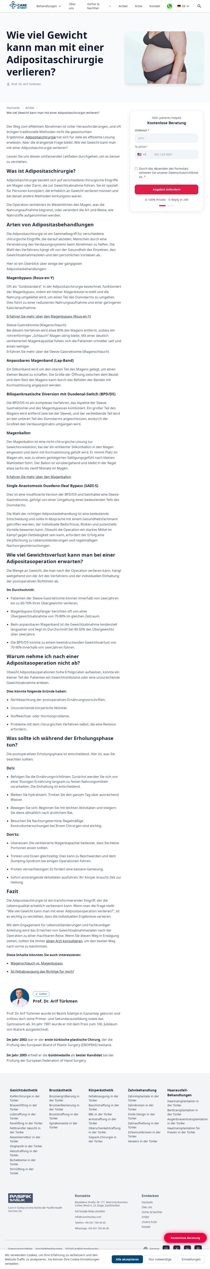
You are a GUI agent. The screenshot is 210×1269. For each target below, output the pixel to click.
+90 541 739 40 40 (95, 1222)
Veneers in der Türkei (142, 1141)
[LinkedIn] (187, 1249)
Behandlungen (47, 6)
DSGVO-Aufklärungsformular (81, 1249)
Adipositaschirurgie (40, 137)
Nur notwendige (160, 1259)
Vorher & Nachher (93, 6)
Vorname (142, 130)
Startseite (13, 108)
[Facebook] (176, 1249)
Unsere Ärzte (149, 1222)
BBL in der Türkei (100, 1114)
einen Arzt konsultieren (64, 941)
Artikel (123, 6)
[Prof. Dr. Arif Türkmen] (20, 997)
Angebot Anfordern (166, 189)
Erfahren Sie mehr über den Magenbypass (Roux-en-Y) (49, 316)
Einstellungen (191, 1259)
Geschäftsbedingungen (49, 1249)
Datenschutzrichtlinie (20, 1249)
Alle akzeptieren (127, 1259)
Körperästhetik (101, 1090)
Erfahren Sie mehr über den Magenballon (39, 477)
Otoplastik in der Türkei (26, 1146)
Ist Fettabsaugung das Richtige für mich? (42, 971)
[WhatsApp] (170, 6)
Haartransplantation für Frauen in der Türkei (183, 1130)
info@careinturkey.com (88, 1217)
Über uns (72, 6)
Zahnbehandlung (142, 1090)
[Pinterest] (198, 1249)
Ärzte (138, 6)
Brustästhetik (60, 1090)
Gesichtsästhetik (24, 1090)
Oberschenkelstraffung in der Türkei (105, 1130)
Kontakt (155, 6)
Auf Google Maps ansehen (90, 1211)
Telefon (141, 147)
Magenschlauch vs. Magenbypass (37, 963)
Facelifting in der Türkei (26, 1123)
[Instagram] (166, 1249)
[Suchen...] (199, 6)
